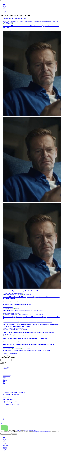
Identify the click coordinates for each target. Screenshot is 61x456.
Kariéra (4, 11)
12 (3, 420)
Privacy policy (5, 445)
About (4, 4)
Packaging (5, 380)
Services (4, 6)
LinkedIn (4, 451)
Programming (5, 384)
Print (4, 383)
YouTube (4, 449)
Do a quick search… (15, 359)
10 (3, 418)
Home (4, 3)
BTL (4, 369)
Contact (4, 8)
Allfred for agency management (30, 430)
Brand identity (5, 368)
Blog (4, 12)
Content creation (6, 371)
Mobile (4, 377)
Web (4, 387)
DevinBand (11, 0)
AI (3, 365)
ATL (4, 366)
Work (4, 5)
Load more (2, 424)
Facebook (5, 448)
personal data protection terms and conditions (41, 431)
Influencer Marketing (7, 376)
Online (4, 378)
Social (4, 385)
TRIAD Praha (16, 0)
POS (4, 381)
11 (3, 419)
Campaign (5, 370)
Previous (2, 406)
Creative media (6, 372)
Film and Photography (7, 375)
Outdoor (4, 379)
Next (1, 423)
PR (3, 382)
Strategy (4, 386)
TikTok (4, 452)
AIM (4, 7)
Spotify (4, 450)
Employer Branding (6, 373)
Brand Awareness (6, 367)
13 (3, 421)
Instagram (5, 447)
